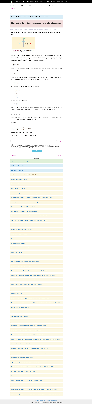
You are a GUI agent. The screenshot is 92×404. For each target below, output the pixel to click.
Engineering (42, 1)
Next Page (59, 8)
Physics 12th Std (17, 5)
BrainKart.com (17, 1)
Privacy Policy (37, 400)
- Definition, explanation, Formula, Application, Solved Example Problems (28, 325)
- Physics (19, 179)
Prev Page (14, 8)
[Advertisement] (73, 24)
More (66, 1)
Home (11, 5)
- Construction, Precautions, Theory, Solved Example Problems (32, 215)
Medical (36, 1)
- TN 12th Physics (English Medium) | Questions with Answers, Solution (29, 161)
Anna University (30, 1)
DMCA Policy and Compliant (52, 400)
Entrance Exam (60, 1)
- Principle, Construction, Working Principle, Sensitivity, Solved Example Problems (33, 366)
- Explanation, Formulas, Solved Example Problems (31, 197)
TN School (53, 1)
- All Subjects (18, 165)
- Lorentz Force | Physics (26, 330)
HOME (24, 1)
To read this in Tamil (37, 150)
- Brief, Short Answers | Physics (34, 389)
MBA (48, 1)
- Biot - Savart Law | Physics (30, 270)
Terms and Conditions (43, 400)
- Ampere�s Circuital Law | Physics (30, 298)
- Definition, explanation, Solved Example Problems (25, 261)
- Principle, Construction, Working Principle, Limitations (24, 343)
